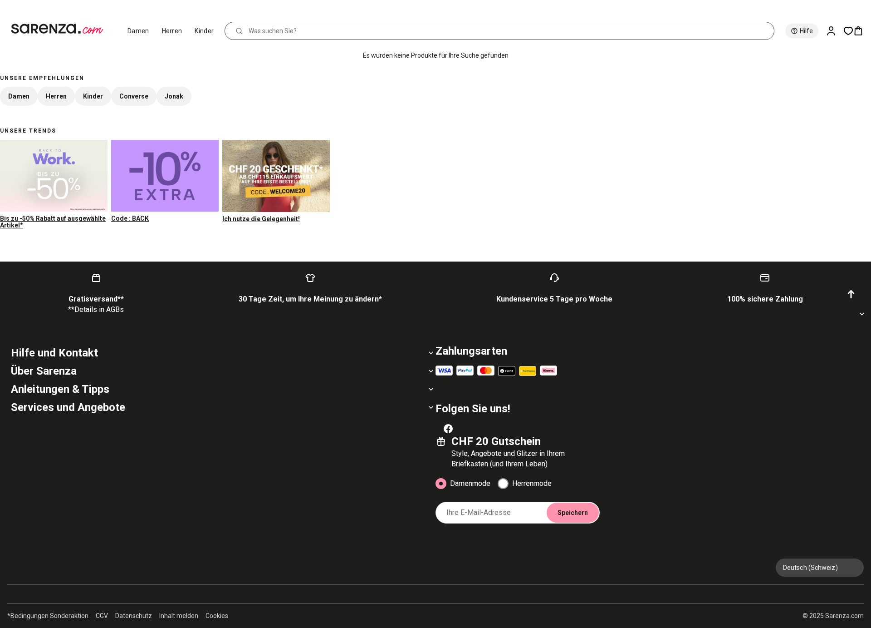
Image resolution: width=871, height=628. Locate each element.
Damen (138, 31)
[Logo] (61, 29)
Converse (133, 96)
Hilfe (806, 31)
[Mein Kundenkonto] (835, 31)
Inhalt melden (178, 615)
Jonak (174, 96)
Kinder (204, 31)
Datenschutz (133, 615)
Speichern (573, 512)
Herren (172, 31)
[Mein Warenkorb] (862, 31)
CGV (102, 615)
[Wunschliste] (848, 31)
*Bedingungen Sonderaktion (47, 615)
